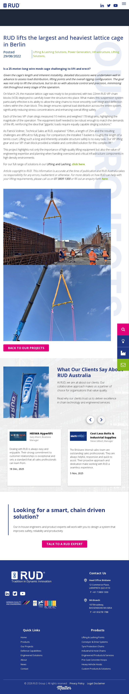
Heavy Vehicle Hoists (92, 664)
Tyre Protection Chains (93, 646)
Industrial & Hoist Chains (94, 650)
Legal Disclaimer (96, 683)
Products (25, 642)
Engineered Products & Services (98, 655)
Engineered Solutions (31, 655)
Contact (24, 668)
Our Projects (27, 646)
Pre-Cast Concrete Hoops (94, 659)
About (24, 659)
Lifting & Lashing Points (93, 637)
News (23, 664)
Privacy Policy (77, 683)
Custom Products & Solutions (96, 668)
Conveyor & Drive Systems (95, 642)
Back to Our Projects (26, 348)
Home (24, 637)
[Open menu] (124, 4)
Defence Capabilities (31, 650)
